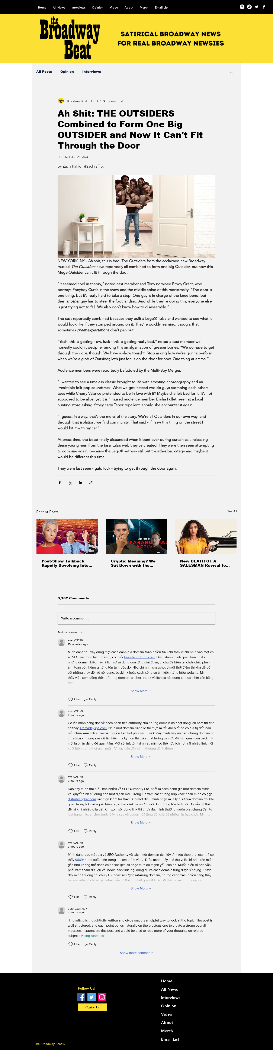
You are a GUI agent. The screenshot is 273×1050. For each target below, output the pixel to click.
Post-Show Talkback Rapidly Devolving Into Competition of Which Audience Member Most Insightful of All (66, 563)
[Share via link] (91, 483)
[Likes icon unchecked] (70, 699)
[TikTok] (249, 6)
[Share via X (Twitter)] (70, 483)
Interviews (91, 71)
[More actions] (212, 101)
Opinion (67, 71)
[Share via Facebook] (60, 483)
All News (169, 989)
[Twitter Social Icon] (91, 997)
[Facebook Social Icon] (81, 997)
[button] (231, 71)
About (167, 1022)
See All (232, 511)
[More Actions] (212, 642)
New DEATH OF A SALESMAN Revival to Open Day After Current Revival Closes (204, 563)
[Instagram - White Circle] (242, 6)
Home (167, 980)
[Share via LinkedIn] (80, 483)
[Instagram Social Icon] (102, 997)
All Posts (44, 71)
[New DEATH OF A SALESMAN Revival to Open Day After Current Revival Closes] (206, 536)
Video (166, 1014)
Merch (167, 1030)
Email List (170, 1039)
